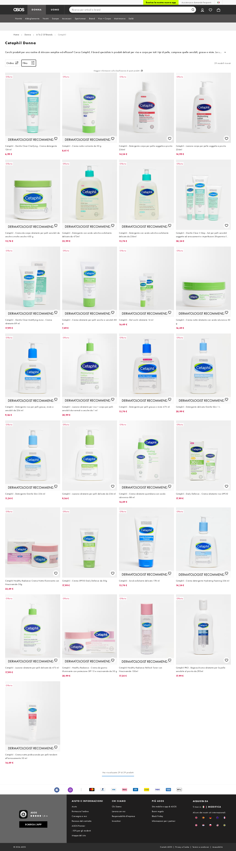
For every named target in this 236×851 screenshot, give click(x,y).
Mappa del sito (79, 835)
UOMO (55, 9)
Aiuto (74, 806)
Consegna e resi (79, 816)
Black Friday (157, 816)
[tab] (18, 18)
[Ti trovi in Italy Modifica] (218, 2)
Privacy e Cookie (182, 847)
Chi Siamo (117, 806)
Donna (28, 34)
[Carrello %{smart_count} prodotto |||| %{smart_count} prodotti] (218, 9)
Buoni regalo (158, 811)
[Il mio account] (202, 9)
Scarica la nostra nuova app (161, 2)
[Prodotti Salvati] (210, 9)
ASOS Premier (78, 825)
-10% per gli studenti (81, 830)
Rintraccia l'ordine (80, 811)
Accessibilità (217, 847)
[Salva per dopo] (56, 138)
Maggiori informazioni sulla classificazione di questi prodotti (117, 70)
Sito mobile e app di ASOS (164, 806)
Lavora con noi (119, 811)
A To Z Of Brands (44, 34)
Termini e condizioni (200, 847)
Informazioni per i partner (163, 820)
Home (16, 34)
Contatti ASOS (166, 847)
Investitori (116, 820)
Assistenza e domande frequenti (196, 2)
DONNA (37, 9)
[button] (196, 817)
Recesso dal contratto (81, 820)
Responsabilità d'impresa (123, 816)
